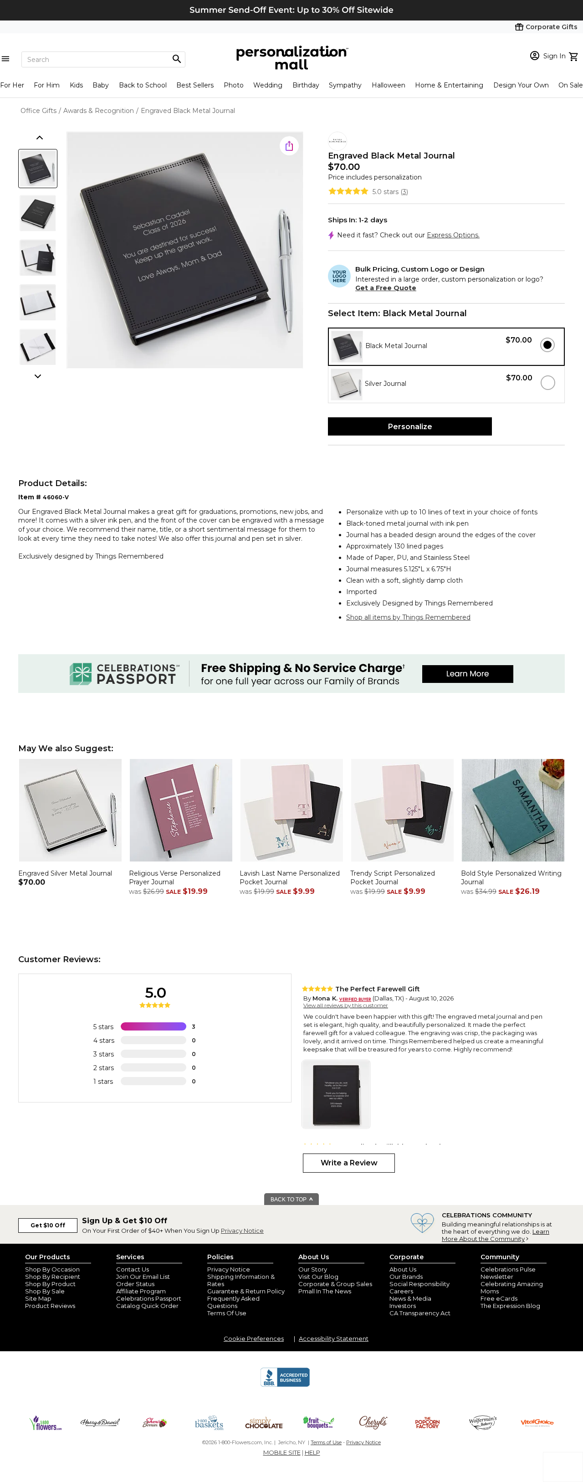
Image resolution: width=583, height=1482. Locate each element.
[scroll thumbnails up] (39, 138)
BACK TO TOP (289, 1199)
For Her (12, 85)
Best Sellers (195, 85)
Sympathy (345, 85)
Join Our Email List (143, 1276)
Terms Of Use (226, 1313)
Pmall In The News (324, 1291)
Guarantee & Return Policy (246, 1291)
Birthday (305, 85)
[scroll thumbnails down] (39, 375)
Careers (401, 1291)
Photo (234, 85)
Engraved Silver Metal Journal (65, 873)
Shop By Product (50, 1283)
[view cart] (574, 55)
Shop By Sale (45, 1291)
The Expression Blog (510, 1305)
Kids (76, 85)
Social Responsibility (419, 1283)
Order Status (135, 1283)
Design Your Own (521, 85)
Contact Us (132, 1269)
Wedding (267, 85)
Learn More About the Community (495, 1235)
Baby (100, 85)
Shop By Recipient (52, 1276)
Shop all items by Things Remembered (408, 617)
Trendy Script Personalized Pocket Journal (392, 878)
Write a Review (349, 1163)
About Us (402, 1269)
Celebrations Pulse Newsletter (508, 1273)
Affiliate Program (141, 1291)
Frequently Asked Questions (233, 1302)
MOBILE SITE (282, 1452)
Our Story (312, 1269)
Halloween (388, 85)
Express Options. (453, 235)
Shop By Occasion (52, 1269)
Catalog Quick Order (147, 1305)
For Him (47, 85)
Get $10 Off (48, 1225)
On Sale (570, 85)
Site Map (38, 1298)
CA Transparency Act (419, 1313)
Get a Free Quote (385, 288)
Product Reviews (50, 1305)
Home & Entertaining (449, 85)
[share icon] (289, 145)
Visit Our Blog (318, 1276)
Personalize (410, 426)
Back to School (143, 85)
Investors (402, 1305)
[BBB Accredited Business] (285, 1385)
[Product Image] (184, 251)
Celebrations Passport (148, 1298)
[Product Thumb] (37, 168)
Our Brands (406, 1276)
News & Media (410, 1298)
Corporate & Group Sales (335, 1283)
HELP (312, 1452)
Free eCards (499, 1298)
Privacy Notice (242, 1230)
